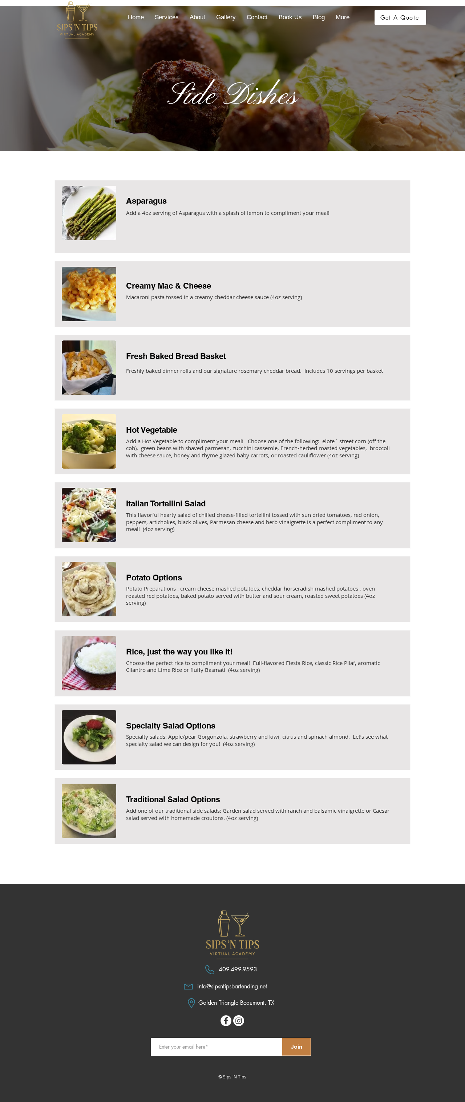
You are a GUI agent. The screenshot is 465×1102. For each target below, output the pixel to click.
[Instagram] (238, 1020)
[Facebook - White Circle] (226, 1020)
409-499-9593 (238, 969)
